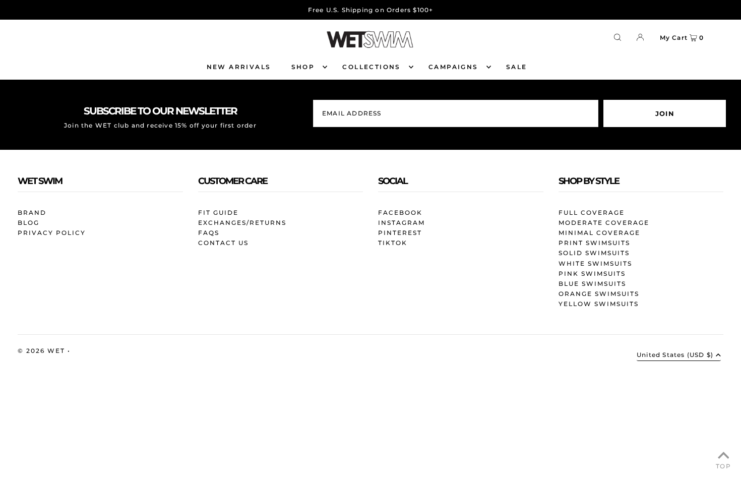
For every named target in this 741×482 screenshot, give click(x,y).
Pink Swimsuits (592, 273)
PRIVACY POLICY (52, 232)
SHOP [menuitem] (303, 67)
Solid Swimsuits (594, 253)
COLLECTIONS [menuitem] (371, 67)
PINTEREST (400, 232)
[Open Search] (617, 37)
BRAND (32, 212)
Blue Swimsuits (592, 283)
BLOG (28, 222)
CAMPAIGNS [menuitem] (453, 67)
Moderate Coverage (604, 222)
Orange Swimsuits (599, 293)
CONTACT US (223, 243)
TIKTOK (392, 243)
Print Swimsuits (594, 243)
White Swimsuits (595, 263)
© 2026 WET (43, 350)
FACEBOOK (400, 212)
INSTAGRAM (401, 222)
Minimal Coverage (599, 232)
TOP (723, 466)
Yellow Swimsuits (599, 304)
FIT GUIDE (218, 212)
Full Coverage (592, 212)
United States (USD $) (675, 355)
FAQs (208, 232)
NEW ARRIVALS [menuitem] (239, 67)
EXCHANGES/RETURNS (242, 222)
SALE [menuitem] (516, 67)
